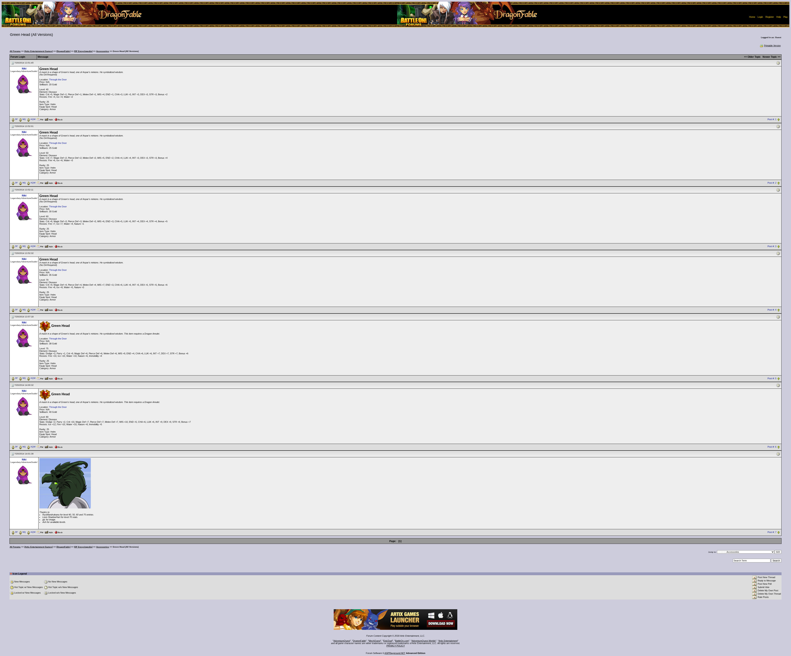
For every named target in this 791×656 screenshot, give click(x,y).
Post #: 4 (772, 310)
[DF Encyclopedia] (83, 51)
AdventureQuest (341, 641)
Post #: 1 (772, 119)
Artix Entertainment (448, 641)
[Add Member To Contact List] (49, 119)
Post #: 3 (772, 246)
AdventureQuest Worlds (424, 641)
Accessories (102, 51)
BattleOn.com (402, 641)
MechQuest (374, 641)
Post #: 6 (772, 447)
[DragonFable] (63, 51)
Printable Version (772, 45)
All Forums (15, 51)
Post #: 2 (772, 183)
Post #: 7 (772, 532)
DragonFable (359, 641)
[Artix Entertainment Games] (38, 51)
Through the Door (58, 79)
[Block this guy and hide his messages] (58, 119)
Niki (24, 68)
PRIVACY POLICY (395, 645)
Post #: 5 (772, 378)
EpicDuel (387, 641)
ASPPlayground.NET (395, 653)
